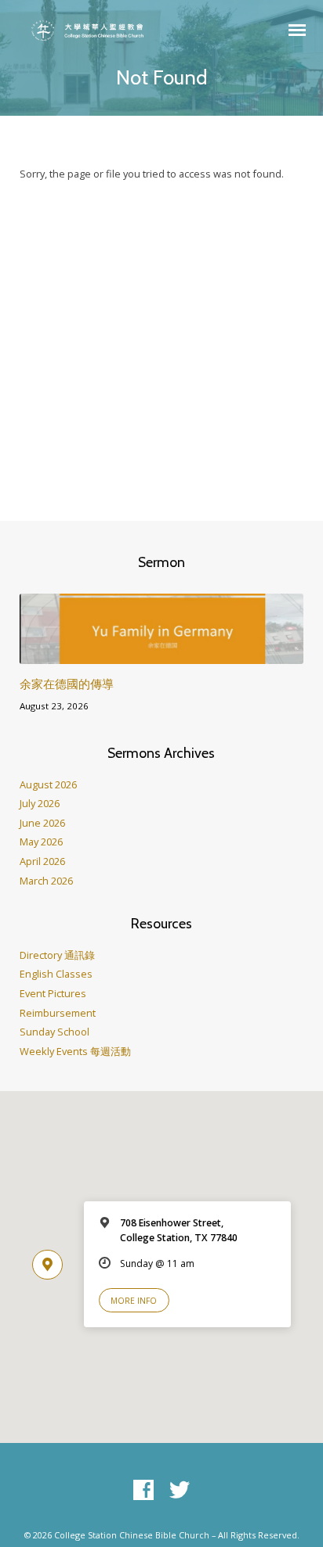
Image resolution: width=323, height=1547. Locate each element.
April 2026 (42, 861)
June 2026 (42, 823)
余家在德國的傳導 (67, 684)
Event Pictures (53, 993)
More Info (134, 1300)
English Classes (56, 974)
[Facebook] (143, 1491)
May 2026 (41, 842)
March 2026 (46, 881)
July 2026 (40, 803)
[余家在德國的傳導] (162, 655)
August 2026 (48, 784)
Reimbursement (58, 1013)
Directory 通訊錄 (57, 955)
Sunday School (54, 1032)
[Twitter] (179, 1491)
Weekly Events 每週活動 (75, 1051)
